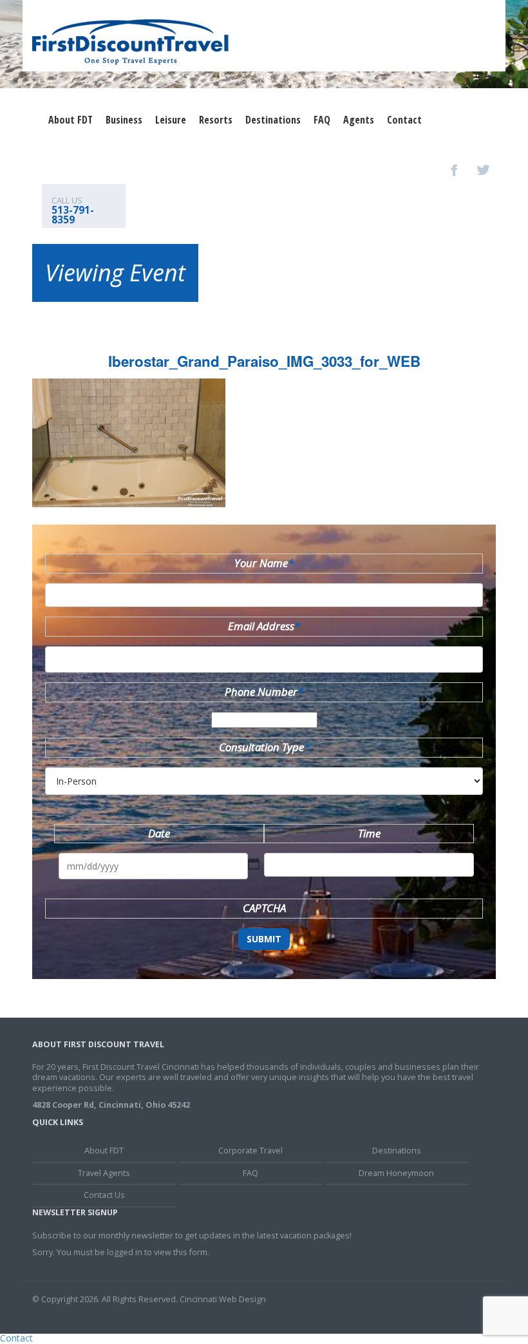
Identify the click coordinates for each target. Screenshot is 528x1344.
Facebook (454, 170)
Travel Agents (104, 1173)
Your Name (264, 562)
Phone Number (264, 691)
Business (124, 120)
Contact (404, 120)
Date (159, 833)
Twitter (483, 170)
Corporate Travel (250, 1150)
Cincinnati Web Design (223, 1299)
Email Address (264, 626)
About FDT (70, 120)
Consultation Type (264, 747)
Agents (358, 120)
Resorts (215, 120)
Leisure (170, 120)
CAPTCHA (264, 908)
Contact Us (104, 1195)
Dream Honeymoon (396, 1173)
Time (369, 833)
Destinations (273, 120)
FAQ (322, 120)
